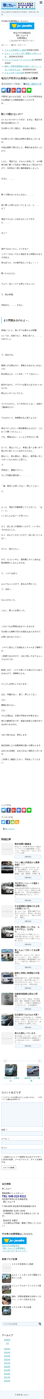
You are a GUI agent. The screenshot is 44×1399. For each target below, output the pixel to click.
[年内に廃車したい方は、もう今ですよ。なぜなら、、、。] (7, 932)
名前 (4, 1130)
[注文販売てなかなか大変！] (7, 1020)
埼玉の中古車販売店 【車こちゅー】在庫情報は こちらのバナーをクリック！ (14, 1248)
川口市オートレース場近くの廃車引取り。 (27, 884)
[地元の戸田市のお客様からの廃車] (19, 90)
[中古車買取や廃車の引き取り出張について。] (7, 911)
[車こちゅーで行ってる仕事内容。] (7, 955)
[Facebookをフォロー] (8, 822)
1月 (7, 1343)
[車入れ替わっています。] (7, 1038)
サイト (4, 1148)
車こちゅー (10, 829)
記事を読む (28, 856)
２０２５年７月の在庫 (14, 73)
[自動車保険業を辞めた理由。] (7, 999)
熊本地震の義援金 (23, 844)
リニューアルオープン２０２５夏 (19, 60)
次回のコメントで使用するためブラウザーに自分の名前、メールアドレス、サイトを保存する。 (21, 1159)
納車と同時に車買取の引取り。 (27, 974)
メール (5, 1139)
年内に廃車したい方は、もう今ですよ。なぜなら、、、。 (27, 929)
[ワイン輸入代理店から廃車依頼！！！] (7, 867)
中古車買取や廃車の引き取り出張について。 (27, 907)
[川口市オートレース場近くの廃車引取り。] (7, 888)
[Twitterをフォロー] (3, 822)
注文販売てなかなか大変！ (27, 1015)
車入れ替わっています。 (26, 1033)
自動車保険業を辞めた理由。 (26, 995)
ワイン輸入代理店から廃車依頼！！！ (27, 863)
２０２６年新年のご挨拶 (15, 50)
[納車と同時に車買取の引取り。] (7, 978)
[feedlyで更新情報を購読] (13, 822)
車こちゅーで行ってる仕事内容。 (27, 951)
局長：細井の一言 (33, 84)
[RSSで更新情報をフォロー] (17, 822)
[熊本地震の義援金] (7, 849)
